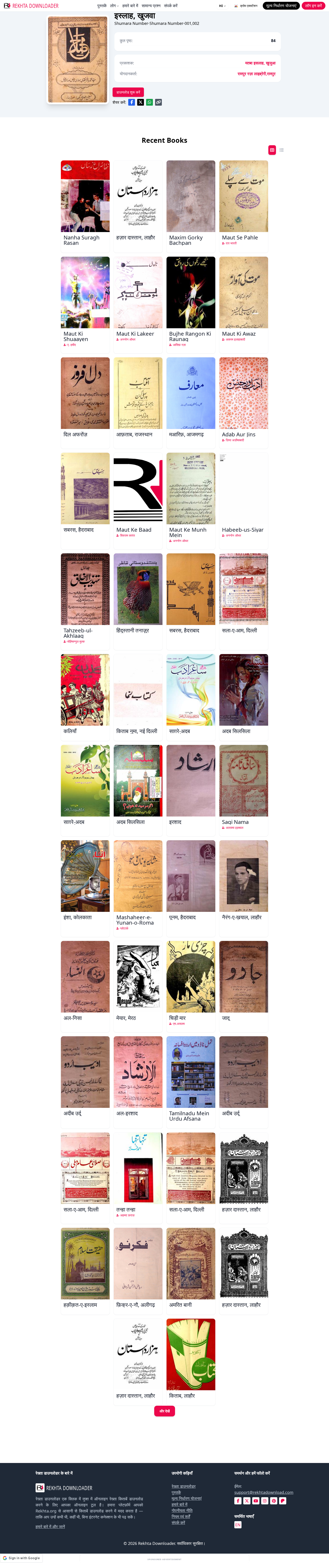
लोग (113, 5)
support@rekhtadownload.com (263, 1492)
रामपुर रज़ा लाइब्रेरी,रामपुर (257, 73)
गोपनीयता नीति (182, 1510)
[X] (247, 1501)
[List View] (281, 150)
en (238, 1524)
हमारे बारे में (130, 5)
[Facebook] (238, 1501)
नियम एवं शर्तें (181, 1516)
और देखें (165, 1411)
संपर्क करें (170, 5)
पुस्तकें (102, 5)
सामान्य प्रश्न (151, 5)
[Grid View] (272, 150)
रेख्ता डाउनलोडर (184, 1486)
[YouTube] (256, 1501)
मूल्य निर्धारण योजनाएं (187, 1498)
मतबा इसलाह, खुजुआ (260, 63)
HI (221, 6)
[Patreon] (283, 1501)
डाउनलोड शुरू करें (128, 92)
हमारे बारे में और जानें (50, 1526)
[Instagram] (265, 1501)
